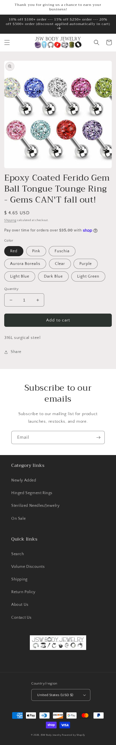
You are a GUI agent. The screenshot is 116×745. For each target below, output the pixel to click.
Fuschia (62, 251)
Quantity (11, 289)
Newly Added (23, 480)
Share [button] (16, 352)
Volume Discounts (28, 566)
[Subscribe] (98, 437)
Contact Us (21, 617)
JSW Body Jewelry (51, 735)
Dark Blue (53, 276)
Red (13, 251)
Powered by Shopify (73, 735)
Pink (36, 251)
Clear (60, 264)
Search (17, 554)
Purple (85, 264)
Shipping (10, 220)
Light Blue (19, 276)
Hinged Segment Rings (31, 493)
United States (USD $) (55, 695)
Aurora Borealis (25, 264)
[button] (7, 42)
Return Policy (23, 592)
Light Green (88, 276)
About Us (19, 604)
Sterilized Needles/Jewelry (35, 505)
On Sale (18, 518)
